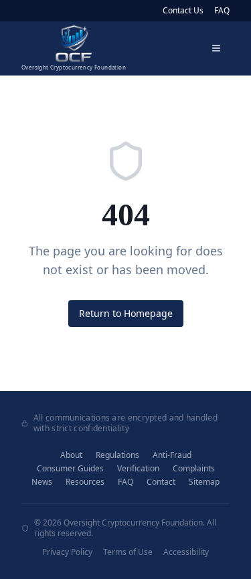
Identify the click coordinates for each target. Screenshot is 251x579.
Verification (138, 468)
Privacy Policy (67, 552)
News (41, 482)
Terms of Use (128, 552)
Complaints (194, 468)
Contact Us (183, 10)
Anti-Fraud (172, 455)
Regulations (117, 455)
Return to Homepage (126, 313)
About (71, 455)
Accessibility (186, 552)
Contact (161, 482)
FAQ (222, 10)
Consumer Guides (70, 468)
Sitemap (204, 482)
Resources (85, 482)
